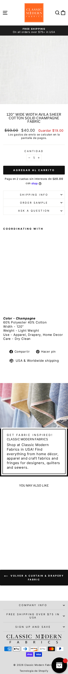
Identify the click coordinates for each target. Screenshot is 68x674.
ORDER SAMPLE (34, 202)
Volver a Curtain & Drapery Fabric (36, 577)
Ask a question (34, 210)
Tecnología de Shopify (34, 670)
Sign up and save (33, 626)
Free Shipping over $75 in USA (33, 616)
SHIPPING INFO (34, 194)
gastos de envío (25, 134)
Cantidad (34, 151)
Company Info (33, 605)
